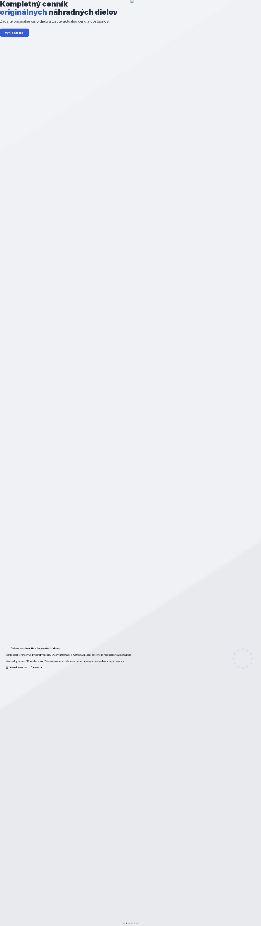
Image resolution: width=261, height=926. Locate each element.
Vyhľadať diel (14, 32)
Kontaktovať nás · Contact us (26, 667)
